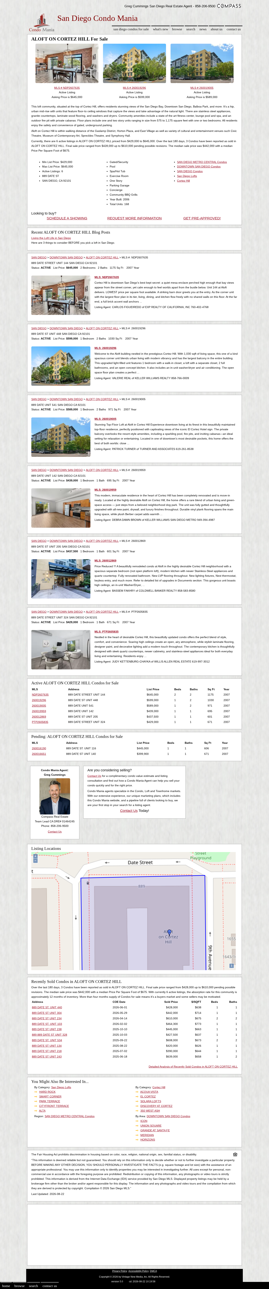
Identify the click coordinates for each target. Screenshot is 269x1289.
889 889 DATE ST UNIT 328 (49, 1034)
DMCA (153, 1271)
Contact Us (234, 29)
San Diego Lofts (187, 176)
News (203, 29)
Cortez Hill (183, 180)
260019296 (39, 700)
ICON (143, 1120)
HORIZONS (147, 1139)
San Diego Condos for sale (131, 29)
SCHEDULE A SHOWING (67, 218)
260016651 (39, 753)
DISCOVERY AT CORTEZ (156, 1106)
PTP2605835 (40, 722)
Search (190, 29)
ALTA (42, 1110)
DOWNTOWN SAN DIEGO (66, 257)
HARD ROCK (47, 1091)
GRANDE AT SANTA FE (155, 1130)
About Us (217, 29)
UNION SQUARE (150, 1125)
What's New (160, 29)
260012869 (39, 716)
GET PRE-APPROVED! (202, 218)
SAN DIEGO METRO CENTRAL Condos (202, 162)
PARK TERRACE (49, 1101)
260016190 (39, 748)
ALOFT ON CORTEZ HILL (102, 257)
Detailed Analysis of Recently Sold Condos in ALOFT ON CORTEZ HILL (193, 1066)
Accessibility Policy (138, 1271)
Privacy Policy (119, 1271)
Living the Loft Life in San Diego (51, 238)
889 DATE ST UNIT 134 (47, 1045)
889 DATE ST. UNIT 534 (47, 1040)
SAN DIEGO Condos (190, 171)
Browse (177, 29)
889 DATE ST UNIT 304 (47, 1012)
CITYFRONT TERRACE (54, 1106)
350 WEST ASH (150, 1110)
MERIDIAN (147, 1135)
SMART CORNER (50, 1096)
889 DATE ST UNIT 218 (47, 1051)
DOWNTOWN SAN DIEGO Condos (199, 166)
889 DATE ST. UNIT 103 (47, 1023)
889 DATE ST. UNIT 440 (47, 1007)
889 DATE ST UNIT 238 (47, 1029)
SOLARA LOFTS (150, 1101)
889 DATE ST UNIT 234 (47, 1018)
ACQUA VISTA (149, 1091)
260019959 (39, 711)
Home (6, 1286)
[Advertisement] (134, 1233)
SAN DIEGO (38, 257)
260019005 (39, 705)
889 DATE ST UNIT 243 (47, 1056)
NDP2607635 (40, 694)
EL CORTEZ (148, 1096)
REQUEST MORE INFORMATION (134, 218)
